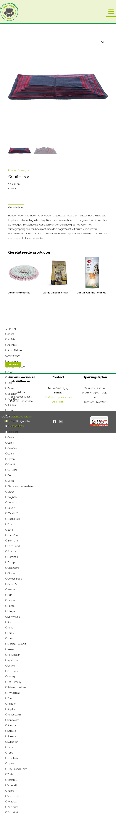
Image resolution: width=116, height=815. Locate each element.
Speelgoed (24, 170)
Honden (12, 170)
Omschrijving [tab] (16, 207)
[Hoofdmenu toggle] (111, 12)
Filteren (13, 364)
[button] (102, 42)
